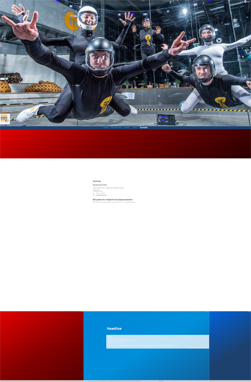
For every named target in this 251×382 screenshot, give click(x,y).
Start (105, 128)
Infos (135, 128)
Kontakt (144, 128)
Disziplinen (116, 128)
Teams (127, 128)
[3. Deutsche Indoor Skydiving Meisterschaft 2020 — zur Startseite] (2, 1)
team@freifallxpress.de (101, 195)
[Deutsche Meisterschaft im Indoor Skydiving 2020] (5, 124)
